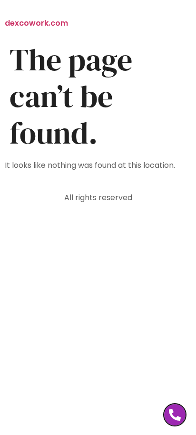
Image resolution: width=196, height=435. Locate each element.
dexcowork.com (36, 23)
